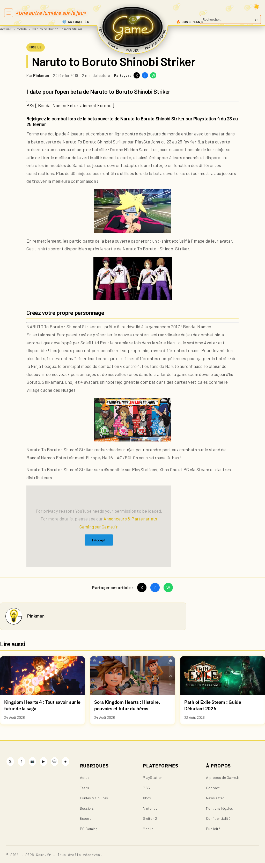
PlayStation (153, 777)
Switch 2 (150, 818)
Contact (213, 788)
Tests (84, 788)
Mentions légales (219, 808)
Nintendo (150, 808)
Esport (85, 818)
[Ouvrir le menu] (8, 13)
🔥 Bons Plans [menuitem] (189, 22)
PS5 (146, 788)
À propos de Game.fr (223, 777)
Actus (85, 777)
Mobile (22, 29)
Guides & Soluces (94, 798)
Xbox (147, 798)
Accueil (5, 29)
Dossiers (87, 808)
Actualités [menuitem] (78, 22)
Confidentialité (218, 818)
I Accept (99, 540)
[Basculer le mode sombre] (256, 6)
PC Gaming (89, 828)
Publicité (213, 828)
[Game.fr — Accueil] (132, 27)
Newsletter (215, 798)
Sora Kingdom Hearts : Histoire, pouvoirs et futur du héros (127, 705)
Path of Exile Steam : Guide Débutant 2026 (212, 705)
